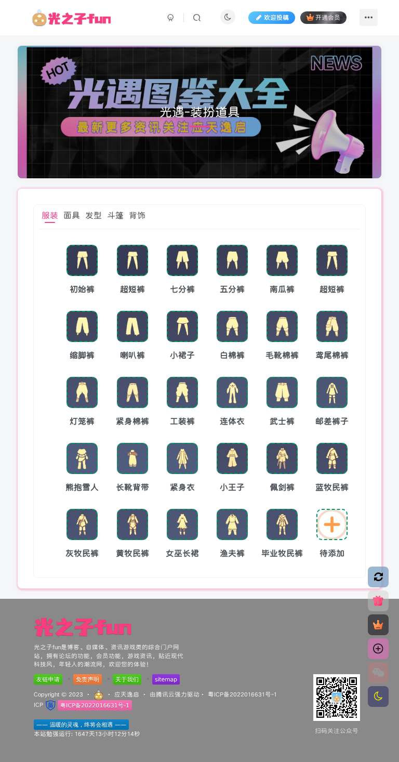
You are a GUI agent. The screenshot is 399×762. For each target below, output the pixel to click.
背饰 (137, 215)
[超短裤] (132, 260)
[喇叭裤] (132, 326)
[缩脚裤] (82, 326)
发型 (93, 215)
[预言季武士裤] (282, 392)
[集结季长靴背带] (132, 458)
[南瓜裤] (282, 260)
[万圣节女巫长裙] (182, 524)
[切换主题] (378, 696)
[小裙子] (182, 326)
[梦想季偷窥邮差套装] (332, 392)
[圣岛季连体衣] (232, 392)
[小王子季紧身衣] (182, 458)
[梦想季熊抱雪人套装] (82, 458)
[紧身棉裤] (132, 392)
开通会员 (327, 17)
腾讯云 (165, 694)
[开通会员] (378, 624)
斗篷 (115, 215)
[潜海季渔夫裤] (232, 524)
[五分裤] (232, 260)
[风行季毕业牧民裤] (282, 524)
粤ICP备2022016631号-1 (242, 694)
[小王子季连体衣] (232, 458)
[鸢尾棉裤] (332, 326)
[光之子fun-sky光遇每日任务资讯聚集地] (83, 626)
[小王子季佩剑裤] (282, 458)
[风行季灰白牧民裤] (82, 524)
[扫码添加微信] (378, 672)
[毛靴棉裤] (282, 326)
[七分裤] (182, 260)
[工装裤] (182, 392)
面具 (71, 215)
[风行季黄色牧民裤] (132, 524)
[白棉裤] (232, 326)
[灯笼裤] (82, 392)
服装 (50, 215)
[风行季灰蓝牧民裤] (332, 458)
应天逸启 (126, 694)
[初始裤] (82, 260)
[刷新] (378, 577)
